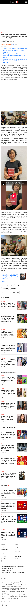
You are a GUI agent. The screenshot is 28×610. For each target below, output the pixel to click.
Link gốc (3, 281)
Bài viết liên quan (5, 47)
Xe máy (2, 471)
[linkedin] (18, 292)
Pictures (5, 558)
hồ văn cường (8, 285)
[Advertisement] (14, 96)
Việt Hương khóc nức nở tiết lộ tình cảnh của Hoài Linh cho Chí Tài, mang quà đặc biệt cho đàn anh (14, 55)
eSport (2, 343)
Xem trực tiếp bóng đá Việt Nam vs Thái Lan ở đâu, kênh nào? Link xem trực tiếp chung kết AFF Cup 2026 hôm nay (8, 461)
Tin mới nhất (6, 298)
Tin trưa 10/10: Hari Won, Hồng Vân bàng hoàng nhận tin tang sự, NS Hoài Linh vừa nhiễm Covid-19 (15, 50)
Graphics (5, 561)
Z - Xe (16, 549)
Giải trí (2, 32)
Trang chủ (3, 547)
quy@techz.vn (7, 570)
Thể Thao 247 (18, 556)
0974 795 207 (13, 572)
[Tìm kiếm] (21, 2)
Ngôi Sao (17, 551)
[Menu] (26, 2)
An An (6, 40)
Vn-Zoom (17, 558)
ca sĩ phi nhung (19, 285)
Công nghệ (18, 547)
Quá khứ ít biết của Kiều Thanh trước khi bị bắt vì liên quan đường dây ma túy (8, 418)
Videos (4, 556)
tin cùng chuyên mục (8, 372)
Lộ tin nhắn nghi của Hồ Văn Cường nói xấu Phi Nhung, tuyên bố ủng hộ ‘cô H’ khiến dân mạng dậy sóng (15, 60)
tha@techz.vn (21, 572)
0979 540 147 (9, 568)
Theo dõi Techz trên (6, 44)
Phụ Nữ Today (4, 549)
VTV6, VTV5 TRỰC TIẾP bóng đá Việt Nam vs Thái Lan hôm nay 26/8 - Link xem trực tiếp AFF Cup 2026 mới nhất (8, 519)
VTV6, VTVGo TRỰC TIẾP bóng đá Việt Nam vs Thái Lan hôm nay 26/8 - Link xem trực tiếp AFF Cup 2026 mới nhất (8, 534)
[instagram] (10, 292)
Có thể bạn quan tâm (8, 427)
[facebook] (6, 292)
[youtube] (14, 292)
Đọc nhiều (4, 485)
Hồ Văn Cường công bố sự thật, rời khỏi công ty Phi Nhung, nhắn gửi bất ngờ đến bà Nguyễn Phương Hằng (10, 276)
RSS (16, 554)
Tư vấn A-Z (3, 358)
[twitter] (2, 292)
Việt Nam (3, 431)
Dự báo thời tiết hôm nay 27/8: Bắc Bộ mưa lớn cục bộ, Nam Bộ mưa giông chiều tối (8, 305)
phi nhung (5, 288)
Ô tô (2, 444)
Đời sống (3, 301)
